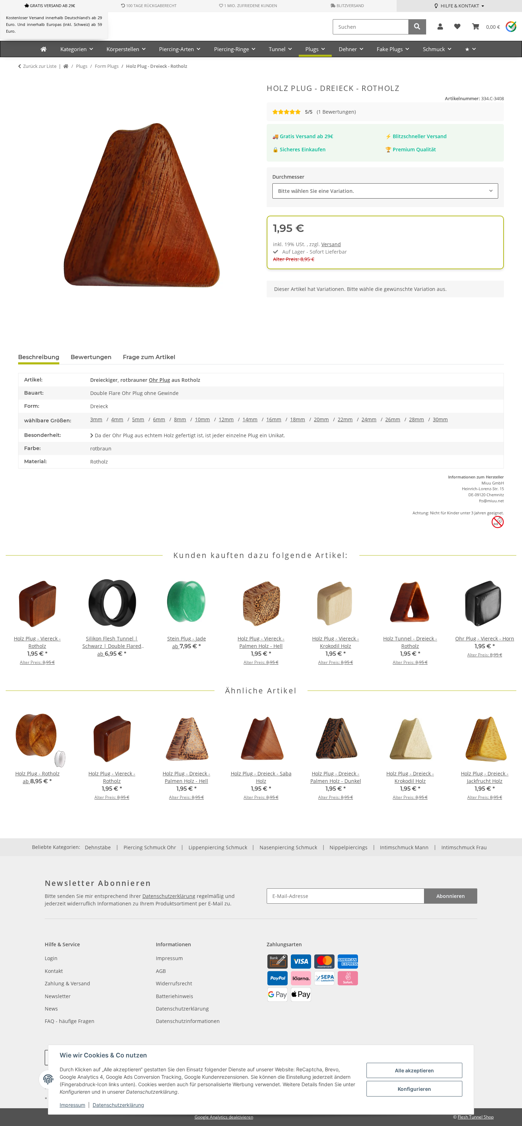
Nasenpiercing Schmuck (288, 847)
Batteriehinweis (174, 996)
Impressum (72, 1105)
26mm (392, 419)
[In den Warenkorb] (23, 80)
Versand (331, 244)
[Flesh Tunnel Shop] (43, 49)
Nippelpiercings (349, 847)
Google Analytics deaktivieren (224, 1117)
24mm (368, 419)
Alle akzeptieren (414, 1070)
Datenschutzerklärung (118, 1105)
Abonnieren (450, 896)
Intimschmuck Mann (404, 847)
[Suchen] (417, 26)
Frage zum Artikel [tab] (149, 357)
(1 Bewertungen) (330, 111)
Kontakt (54, 971)
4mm (117, 419)
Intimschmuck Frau (464, 847)
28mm (416, 419)
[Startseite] (66, 66)
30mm (440, 419)
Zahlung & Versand (67, 983)
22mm (345, 419)
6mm (159, 419)
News (51, 1008)
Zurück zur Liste (39, 66)
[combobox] (385, 191)
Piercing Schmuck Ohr (150, 847)
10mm (202, 419)
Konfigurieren (414, 1089)
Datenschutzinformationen (188, 1021)
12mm (226, 419)
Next (505, 623)
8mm (180, 419)
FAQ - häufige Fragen (69, 1021)
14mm (250, 419)
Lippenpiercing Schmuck (218, 847)
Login (51, 958)
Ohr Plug (159, 380)
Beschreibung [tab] (38, 357)
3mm (96, 419)
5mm (138, 419)
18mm (297, 419)
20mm (321, 419)
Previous (17, 623)
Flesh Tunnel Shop (476, 1117)
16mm (273, 419)
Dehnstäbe (98, 847)
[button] (440, 26)
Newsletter (58, 996)
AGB (161, 971)
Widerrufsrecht (174, 983)
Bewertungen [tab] (91, 357)
